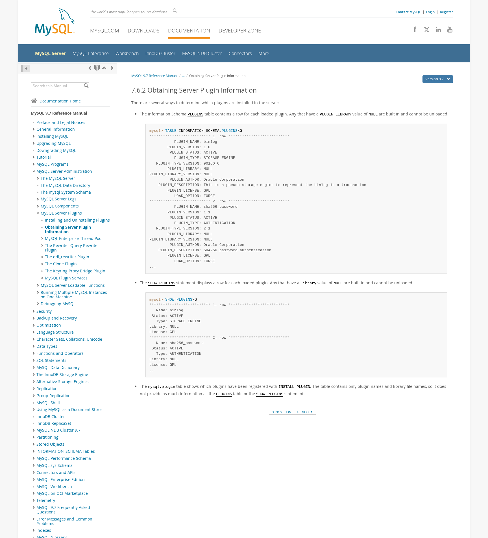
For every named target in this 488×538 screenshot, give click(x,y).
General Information (55, 129)
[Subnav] (34, 129)
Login (430, 12)
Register (446, 12)
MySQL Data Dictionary (58, 367)
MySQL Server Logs (59, 199)
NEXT (306, 412)
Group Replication (53, 395)
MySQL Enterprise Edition (60, 479)
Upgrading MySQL (53, 143)
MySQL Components (60, 206)
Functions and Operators (60, 353)
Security (44, 311)
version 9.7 (435, 78)
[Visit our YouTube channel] (448, 31)
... (183, 76)
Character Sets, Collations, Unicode (69, 339)
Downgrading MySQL (56, 150)
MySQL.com (104, 30)
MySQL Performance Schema (63, 458)
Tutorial (43, 157)
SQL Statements (51, 360)
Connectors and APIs (55, 472)
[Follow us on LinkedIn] (436, 31)
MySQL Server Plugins (61, 213)
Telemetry (45, 500)
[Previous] (89, 68)
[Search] (86, 86)
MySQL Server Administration (64, 171)
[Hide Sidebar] (25, 68)
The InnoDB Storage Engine (62, 374)
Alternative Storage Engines (62, 381)
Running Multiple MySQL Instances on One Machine (74, 294)
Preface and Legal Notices (60, 122)
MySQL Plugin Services (66, 278)
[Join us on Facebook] (413, 31)
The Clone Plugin (61, 263)
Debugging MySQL (58, 303)
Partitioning (47, 437)
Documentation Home (60, 101)
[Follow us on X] (424, 31)
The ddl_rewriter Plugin (67, 256)
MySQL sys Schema (54, 465)
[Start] (97, 68)
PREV (278, 412)
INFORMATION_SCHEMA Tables (65, 451)
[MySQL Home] (55, 22)
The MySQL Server (58, 178)
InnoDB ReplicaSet (53, 423)
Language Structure (55, 332)
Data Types (46, 346)
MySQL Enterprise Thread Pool (74, 238)
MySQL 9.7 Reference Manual (154, 76)
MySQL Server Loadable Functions (73, 285)
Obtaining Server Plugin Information (68, 229)
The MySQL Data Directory (65, 185)
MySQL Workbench (54, 486)
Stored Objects (50, 444)
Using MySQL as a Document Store (69, 409)
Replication (47, 388)
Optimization (48, 325)
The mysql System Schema (66, 192)
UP (297, 412)
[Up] (104, 68)
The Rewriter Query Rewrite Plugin (71, 248)
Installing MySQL (52, 136)
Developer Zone (240, 30)
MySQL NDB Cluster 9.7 (58, 430)
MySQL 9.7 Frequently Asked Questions (63, 510)
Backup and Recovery (56, 318)
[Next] (112, 68)
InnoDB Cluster (50, 416)
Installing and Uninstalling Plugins (77, 220)
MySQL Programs (52, 164)
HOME (289, 412)
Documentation (189, 30)
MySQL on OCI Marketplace (62, 493)
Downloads (144, 30)
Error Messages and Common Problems (64, 521)
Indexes (43, 530)
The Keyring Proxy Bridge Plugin (75, 271)
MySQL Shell (48, 402)
